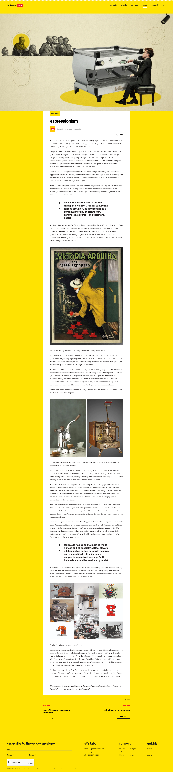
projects (113, 5)
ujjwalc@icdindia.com (97, 749)
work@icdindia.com (94, 752)
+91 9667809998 (93, 755)
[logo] (15, 5)
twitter (121, 752)
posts (145, 5)
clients (124, 5)
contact (155, 5)
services (134, 5)
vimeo (132, 752)
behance (132, 755)
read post (49, 719)
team (148, 752)
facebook (122, 749)
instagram (133, 749)
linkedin (121, 755)
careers (149, 755)
